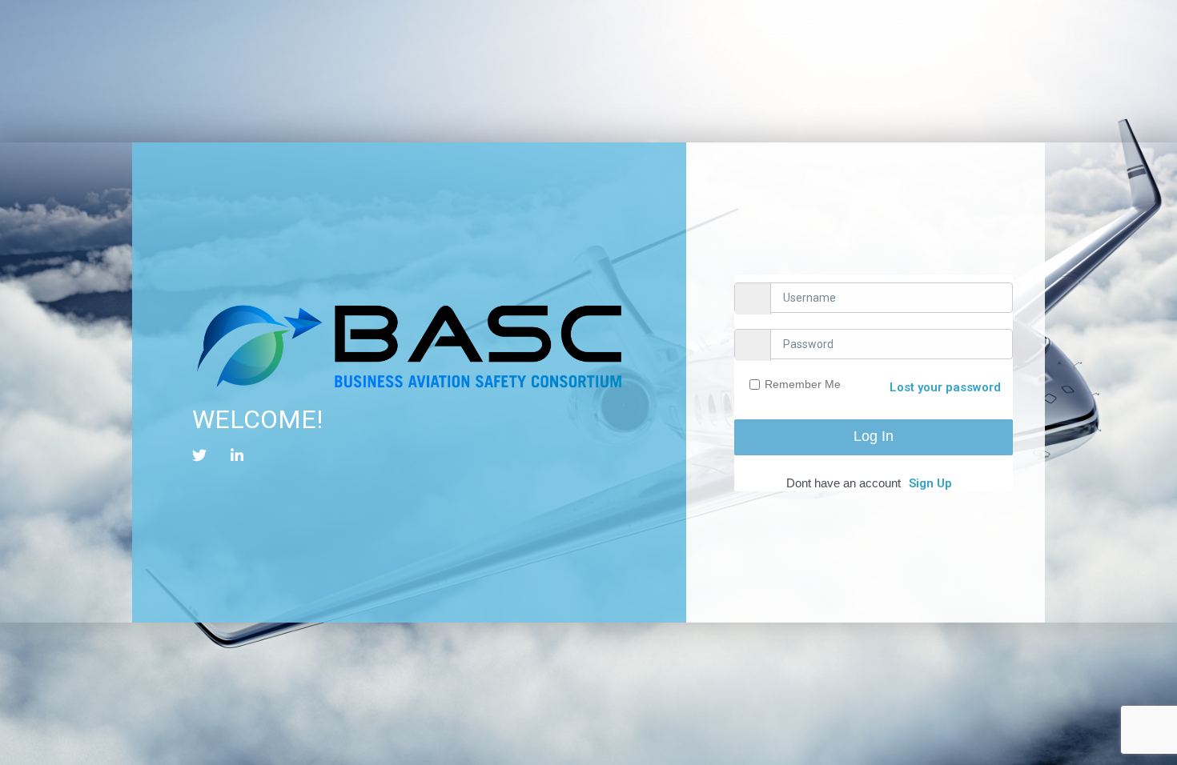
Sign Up (930, 483)
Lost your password (945, 387)
